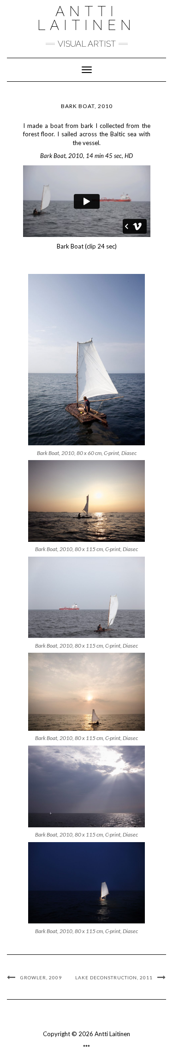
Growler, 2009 (41, 977)
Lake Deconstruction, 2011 (114, 977)
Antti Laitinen (86, 18)
